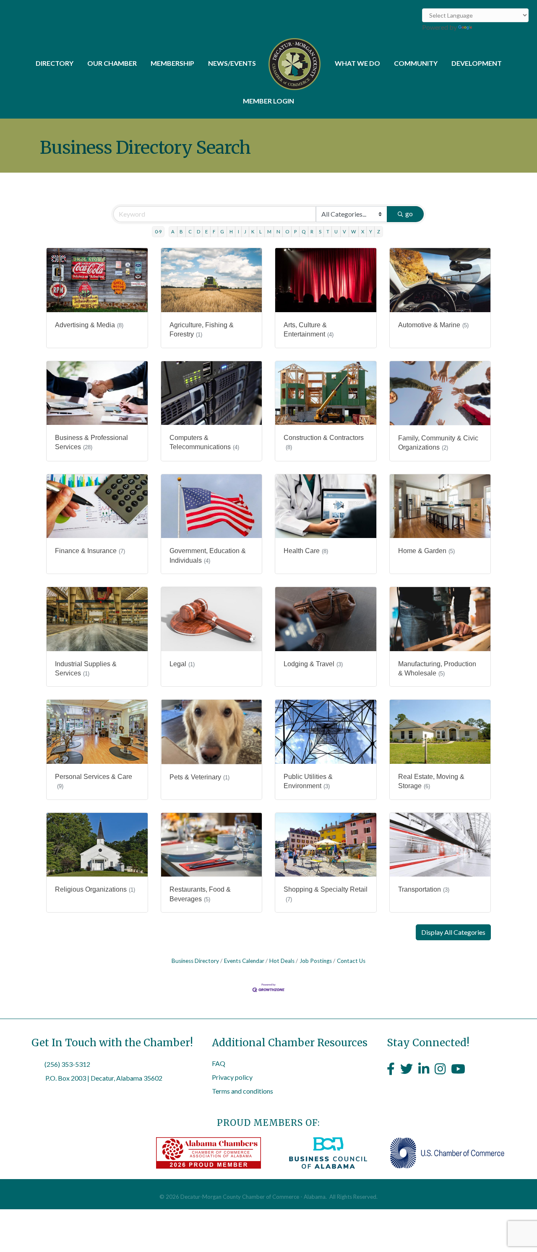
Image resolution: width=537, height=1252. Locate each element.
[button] (453, 932)
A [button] (173, 231)
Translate (487, 27)
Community (416, 63)
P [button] (295, 231)
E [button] (206, 231)
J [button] (245, 231)
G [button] (222, 231)
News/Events (232, 63)
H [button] (231, 231)
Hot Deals (282, 960)
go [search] (409, 213)
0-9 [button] (158, 231)
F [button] (214, 231)
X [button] (362, 231)
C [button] (190, 231)
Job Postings (316, 960)
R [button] (311, 231)
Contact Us (351, 960)
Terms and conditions (242, 1091)
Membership (172, 63)
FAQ (218, 1063)
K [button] (252, 231)
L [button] (260, 231)
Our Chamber (112, 63)
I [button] (238, 231)
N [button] (278, 231)
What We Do (357, 63)
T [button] (327, 231)
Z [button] (378, 231)
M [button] (269, 231)
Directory (54, 63)
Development (476, 63)
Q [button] (303, 231)
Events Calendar (244, 960)
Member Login (268, 101)
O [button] (287, 231)
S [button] (320, 231)
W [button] (353, 231)
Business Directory (195, 960)
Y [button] (370, 231)
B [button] (181, 231)
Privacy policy (232, 1077)
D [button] (198, 231)
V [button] (344, 231)
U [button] (336, 231)
